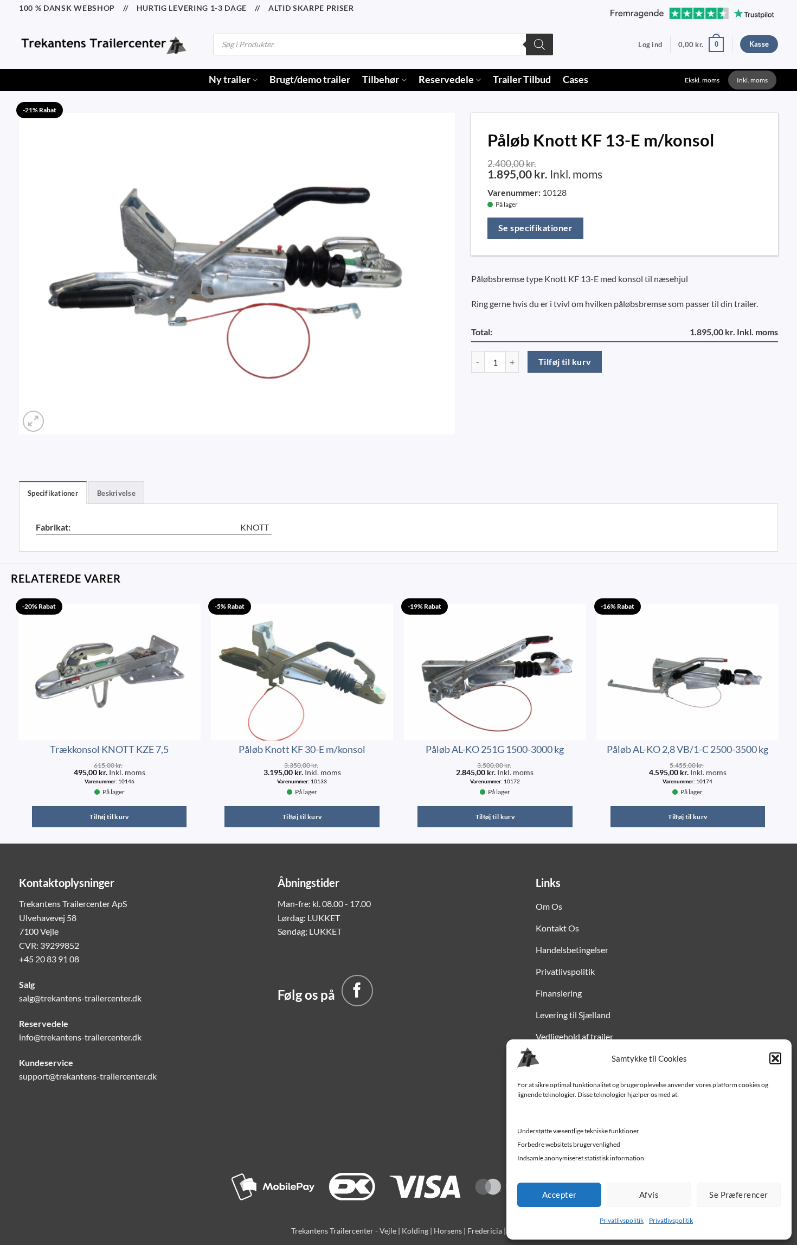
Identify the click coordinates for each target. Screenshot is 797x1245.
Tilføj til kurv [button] (108, 816)
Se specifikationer (535, 228)
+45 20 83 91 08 (49, 959)
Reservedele (446, 79)
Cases (575, 79)
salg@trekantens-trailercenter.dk (80, 998)
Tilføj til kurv (565, 362)
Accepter (559, 1194)
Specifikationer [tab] (53, 493)
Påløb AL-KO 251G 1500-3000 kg (495, 749)
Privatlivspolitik (622, 1220)
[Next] (778, 719)
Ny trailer (229, 79)
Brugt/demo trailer (309, 79)
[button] (775, 1058)
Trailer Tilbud (522, 79)
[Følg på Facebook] (357, 990)
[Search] (539, 44)
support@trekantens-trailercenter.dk (88, 1076)
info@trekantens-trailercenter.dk (80, 1037)
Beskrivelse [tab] (116, 493)
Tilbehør (380, 79)
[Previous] (19, 719)
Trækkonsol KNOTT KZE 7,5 (109, 749)
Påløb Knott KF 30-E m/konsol (302, 749)
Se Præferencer (738, 1194)
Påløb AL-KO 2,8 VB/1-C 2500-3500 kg (687, 749)
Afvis (649, 1194)
